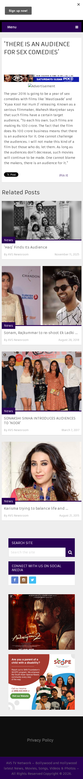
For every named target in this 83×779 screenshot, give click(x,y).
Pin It (63, 175)
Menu (12, 27)
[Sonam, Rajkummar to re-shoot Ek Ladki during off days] (41, 296)
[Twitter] (32, 580)
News (8, 240)
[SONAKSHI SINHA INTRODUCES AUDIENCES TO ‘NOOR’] (41, 381)
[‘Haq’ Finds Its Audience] (41, 220)
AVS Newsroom (18, 254)
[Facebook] (14, 580)
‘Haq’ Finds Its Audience (25, 247)
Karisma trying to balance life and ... (36, 508)
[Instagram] (23, 580)
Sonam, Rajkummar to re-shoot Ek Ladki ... (41, 333)
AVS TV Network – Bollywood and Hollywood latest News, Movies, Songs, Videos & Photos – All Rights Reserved (41, 768)
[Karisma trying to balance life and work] (41, 472)
